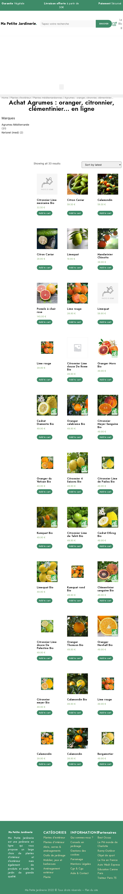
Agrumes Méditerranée (15, 124)
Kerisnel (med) (10, 132)
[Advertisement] (61, 60)
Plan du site (91, 890)
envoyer (103, 23)
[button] (61, 87)
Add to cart (44, 213)
